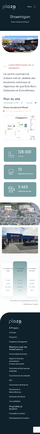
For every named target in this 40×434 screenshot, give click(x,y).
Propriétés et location (17, 413)
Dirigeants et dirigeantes (18, 342)
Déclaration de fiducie (17, 396)
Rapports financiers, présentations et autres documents (16, 361)
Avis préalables (14, 401)
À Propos (12, 332)
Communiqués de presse (18, 354)
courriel (29, 103)
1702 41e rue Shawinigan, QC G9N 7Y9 (18, 111)
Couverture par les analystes (19, 375)
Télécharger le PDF (11, 103)
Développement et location (19, 418)
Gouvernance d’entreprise (18, 385)
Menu (29, 7)
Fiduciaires (13, 337)
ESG (10, 380)
